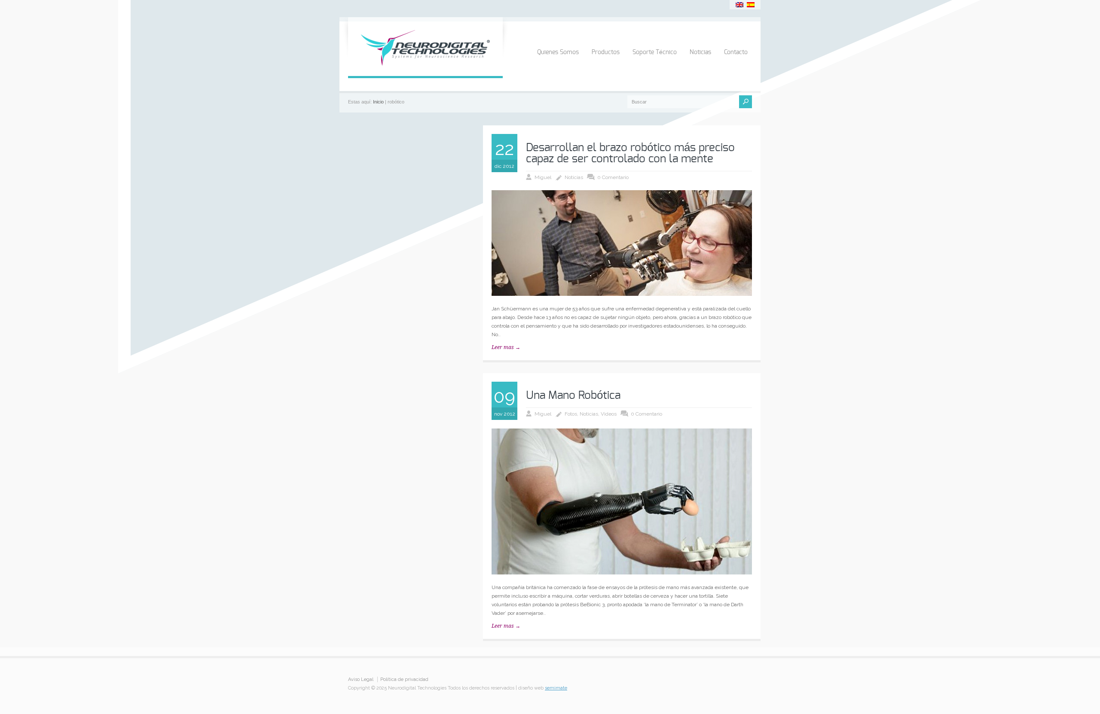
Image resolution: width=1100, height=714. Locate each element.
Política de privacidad (404, 679)
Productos (606, 52)
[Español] (751, 4)
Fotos (571, 414)
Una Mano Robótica (573, 395)
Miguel (543, 177)
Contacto (736, 52)
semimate (556, 688)
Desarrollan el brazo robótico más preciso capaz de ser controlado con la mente (630, 153)
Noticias (700, 52)
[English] (739, 4)
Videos (609, 414)
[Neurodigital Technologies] (425, 67)
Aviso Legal (360, 679)
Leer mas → (506, 347)
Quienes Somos (558, 52)
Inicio (378, 101)
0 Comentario (613, 177)
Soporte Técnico (654, 52)
